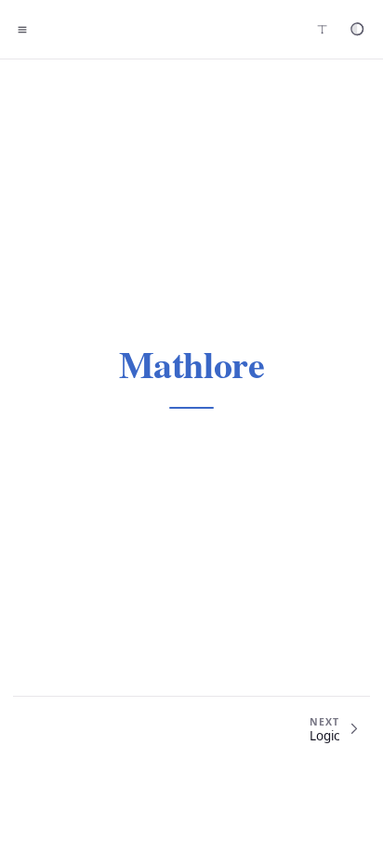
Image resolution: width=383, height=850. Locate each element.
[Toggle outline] (22, 30)
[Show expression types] (322, 30)
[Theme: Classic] (357, 30)
